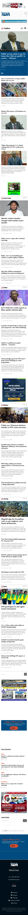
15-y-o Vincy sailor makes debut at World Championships (12, 626)
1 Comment (4, 769)
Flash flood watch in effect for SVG (12, 572)
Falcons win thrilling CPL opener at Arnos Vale (13, 657)
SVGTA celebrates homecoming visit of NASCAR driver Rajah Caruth (14, 556)
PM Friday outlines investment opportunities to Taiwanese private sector (12, 465)
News (2, 73)
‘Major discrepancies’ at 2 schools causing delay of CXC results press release (12, 147)
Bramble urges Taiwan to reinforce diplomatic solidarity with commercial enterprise (13, 446)
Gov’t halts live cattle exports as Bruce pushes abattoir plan (13, 309)
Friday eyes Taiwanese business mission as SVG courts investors (13, 426)
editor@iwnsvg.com (15, 879)
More (24, 197)
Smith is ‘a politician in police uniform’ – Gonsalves (11, 344)
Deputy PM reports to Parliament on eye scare (13, 112)
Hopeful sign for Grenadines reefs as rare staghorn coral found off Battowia (12, 521)
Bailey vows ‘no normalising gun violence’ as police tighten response (12, 256)
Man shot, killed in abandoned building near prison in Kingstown (12, 272)
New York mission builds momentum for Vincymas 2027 (13, 540)
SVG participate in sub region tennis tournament (13, 607)
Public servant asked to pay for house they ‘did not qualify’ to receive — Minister (13, 56)
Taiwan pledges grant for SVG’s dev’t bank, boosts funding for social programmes (13, 360)
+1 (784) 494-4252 (14, 877)
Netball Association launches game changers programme (12, 641)
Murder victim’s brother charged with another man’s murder (12, 220)
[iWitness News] (14, 864)
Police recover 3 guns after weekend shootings (13, 239)
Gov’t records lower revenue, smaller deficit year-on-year (13, 79)
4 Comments (4, 759)
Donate (13, 728)
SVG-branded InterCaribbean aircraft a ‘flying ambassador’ (13, 483)
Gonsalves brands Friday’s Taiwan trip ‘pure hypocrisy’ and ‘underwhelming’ (13, 326)
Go (25, 820)
